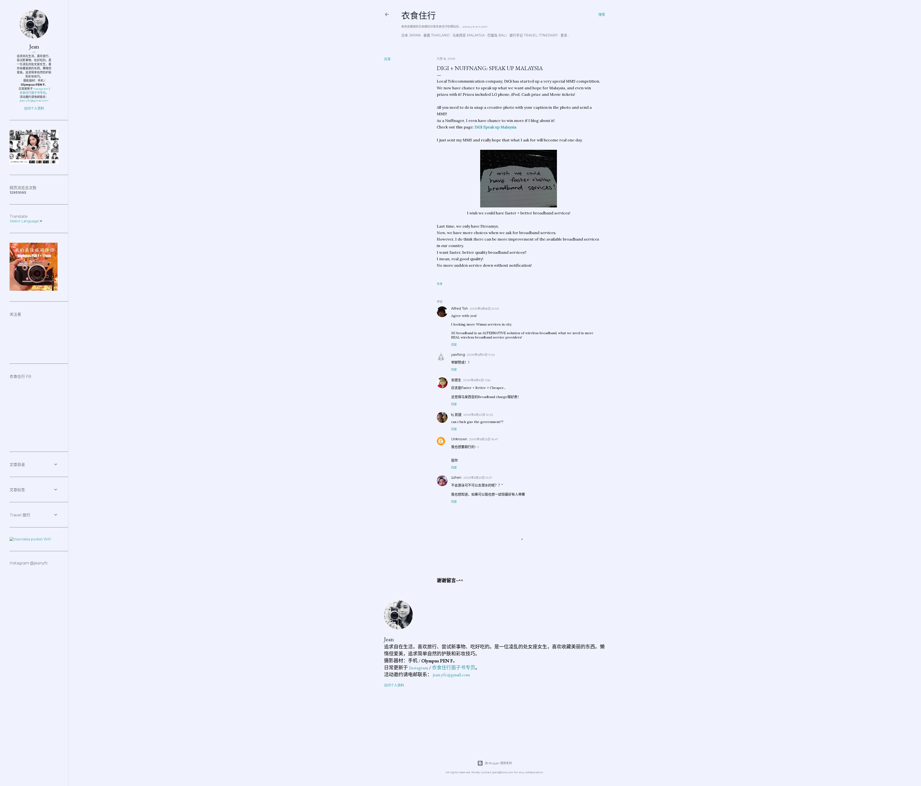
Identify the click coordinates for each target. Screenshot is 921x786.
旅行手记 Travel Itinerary (533, 35)
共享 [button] (387, 59)
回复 (454, 344)
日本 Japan (411, 35)
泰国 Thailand (436, 35)
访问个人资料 (394, 685)
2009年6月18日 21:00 (484, 308)
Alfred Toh (459, 308)
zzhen (456, 477)
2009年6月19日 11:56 (476, 380)
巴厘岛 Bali (497, 35)
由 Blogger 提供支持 (498, 763)
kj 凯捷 (456, 414)
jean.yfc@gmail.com (451, 674)
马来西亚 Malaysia (468, 35)
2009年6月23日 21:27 (477, 477)
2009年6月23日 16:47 (483, 439)
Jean (389, 639)
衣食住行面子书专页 (453, 668)
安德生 (456, 380)
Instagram (418, 668)
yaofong (458, 354)
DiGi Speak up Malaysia (495, 127)
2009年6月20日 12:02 (478, 415)
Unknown (459, 439)
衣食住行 (418, 15)
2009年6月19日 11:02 (481, 355)
